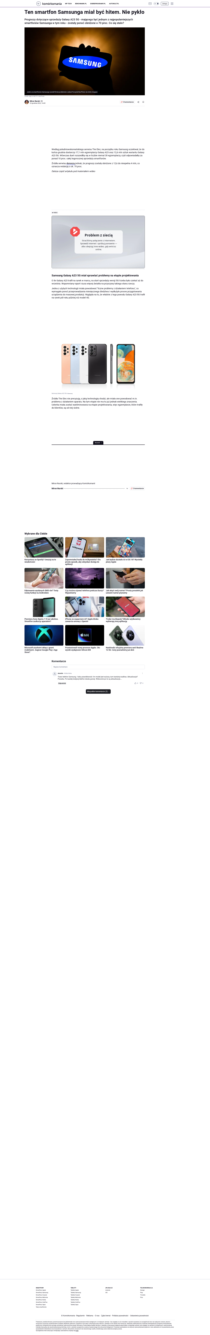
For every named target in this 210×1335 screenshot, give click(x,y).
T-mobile (142, 1295)
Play (141, 1292)
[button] (156, 3)
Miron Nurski (35, 101)
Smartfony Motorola (42, 1297)
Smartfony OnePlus (41, 1302)
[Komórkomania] (53, 3)
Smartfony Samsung (42, 1292)
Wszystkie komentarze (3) (97, 691)
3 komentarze (128, 102)
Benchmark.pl (81, 3)
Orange (142, 1290)
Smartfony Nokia (41, 1300)
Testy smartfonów (41, 1307)
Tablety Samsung (76, 1292)
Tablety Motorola (76, 1297)
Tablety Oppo (74, 1304)
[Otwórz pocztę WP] (150, 3)
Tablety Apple (75, 1290)
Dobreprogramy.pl (98, 3)
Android (107, 1290)
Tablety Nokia (75, 1300)
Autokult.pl (114, 3)
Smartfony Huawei (41, 1295)
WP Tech (68, 3)
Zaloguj (164, 3)
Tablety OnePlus (75, 1302)
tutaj (77, 1330)
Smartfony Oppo (41, 1304)
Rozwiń (97, 443)
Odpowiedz (62, 683)
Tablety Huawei (75, 1295)
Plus (141, 1297)
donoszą (70, 163)
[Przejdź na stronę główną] (38, 5)
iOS (106, 1292)
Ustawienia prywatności (139, 1316)
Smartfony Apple (41, 1290)
